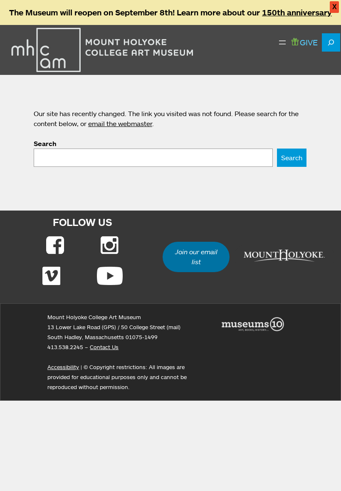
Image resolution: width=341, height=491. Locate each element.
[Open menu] (282, 42)
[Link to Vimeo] (51, 276)
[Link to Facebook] (55, 245)
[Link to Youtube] (110, 276)
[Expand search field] (331, 42)
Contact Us (104, 347)
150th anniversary (297, 12)
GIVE (309, 42)
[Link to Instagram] (110, 245)
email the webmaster (120, 123)
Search (45, 143)
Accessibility (63, 367)
